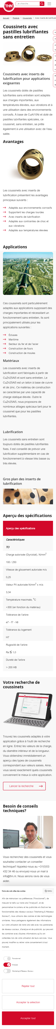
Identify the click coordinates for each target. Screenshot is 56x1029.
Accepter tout (28, 1018)
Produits (16, 18)
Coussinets (27, 18)
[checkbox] (11, 958)
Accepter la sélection (28, 1002)
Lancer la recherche (21, 786)
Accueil (6, 18)
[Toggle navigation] (49, 4)
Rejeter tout (28, 986)
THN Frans (9, 6)
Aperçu (49, 891)
